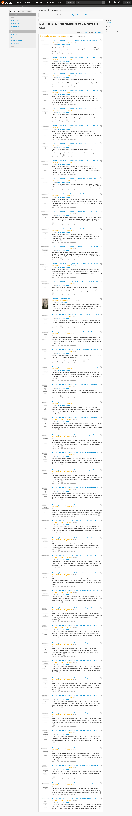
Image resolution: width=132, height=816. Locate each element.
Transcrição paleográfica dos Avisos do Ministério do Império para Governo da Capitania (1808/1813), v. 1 (90, 384)
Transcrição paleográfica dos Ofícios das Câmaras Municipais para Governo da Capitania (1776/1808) (88, 573)
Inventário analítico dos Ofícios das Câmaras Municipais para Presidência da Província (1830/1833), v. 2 (89, 73)
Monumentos (15, 26)
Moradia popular (16, 29)
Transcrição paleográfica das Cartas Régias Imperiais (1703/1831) (75, 314)
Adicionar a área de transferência (101, 40)
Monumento (15, 23)
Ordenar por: (79, 32)
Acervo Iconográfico (62, 302)
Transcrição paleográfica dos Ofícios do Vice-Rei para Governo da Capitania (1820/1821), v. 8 (85, 730)
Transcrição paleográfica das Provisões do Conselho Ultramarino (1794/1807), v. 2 (82, 349)
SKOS (109, 23)
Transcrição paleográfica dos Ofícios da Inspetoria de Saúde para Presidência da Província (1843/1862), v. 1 (91, 505)
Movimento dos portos (18, 32)
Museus (13, 38)
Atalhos (119, 2)
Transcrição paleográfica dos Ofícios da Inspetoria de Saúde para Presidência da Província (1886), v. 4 (89, 555)
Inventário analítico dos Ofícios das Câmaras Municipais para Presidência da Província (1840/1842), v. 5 (89, 126)
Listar (22, 11)
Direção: (91, 32)
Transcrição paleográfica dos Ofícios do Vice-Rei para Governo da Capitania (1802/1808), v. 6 (85, 695)
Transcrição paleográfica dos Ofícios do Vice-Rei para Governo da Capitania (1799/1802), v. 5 (85, 678)
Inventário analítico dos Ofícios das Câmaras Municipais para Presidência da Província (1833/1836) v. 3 (89, 91)
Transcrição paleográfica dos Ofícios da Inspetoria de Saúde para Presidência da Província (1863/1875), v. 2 (91, 520)
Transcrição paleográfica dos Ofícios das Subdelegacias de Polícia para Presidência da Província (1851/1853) (91, 590)
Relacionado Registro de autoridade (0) (76, 15)
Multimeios (14, 35)
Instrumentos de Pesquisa (64, 44)
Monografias (15, 20)
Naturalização (15, 43)
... (12, 17)
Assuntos (61, 20)
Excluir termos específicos (78, 36)
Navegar (69, 2)
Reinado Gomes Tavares (61, 299)
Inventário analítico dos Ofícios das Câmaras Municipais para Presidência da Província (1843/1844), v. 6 (89, 143)
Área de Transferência (109, 2)
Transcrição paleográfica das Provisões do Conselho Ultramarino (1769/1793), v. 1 (82, 332)
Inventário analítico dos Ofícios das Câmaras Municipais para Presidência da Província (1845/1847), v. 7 (89, 161)
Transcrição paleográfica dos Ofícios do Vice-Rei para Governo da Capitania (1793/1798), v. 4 (85, 660)
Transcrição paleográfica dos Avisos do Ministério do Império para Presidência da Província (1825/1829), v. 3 (91, 417)
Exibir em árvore (15, 11)
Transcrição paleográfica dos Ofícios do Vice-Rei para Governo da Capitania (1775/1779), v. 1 (85, 608)
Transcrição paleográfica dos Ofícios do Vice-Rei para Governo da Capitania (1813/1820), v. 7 (85, 713)
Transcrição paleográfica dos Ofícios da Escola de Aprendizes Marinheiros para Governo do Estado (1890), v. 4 (92, 435)
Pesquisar (28, 11)
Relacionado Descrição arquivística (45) (51, 15)
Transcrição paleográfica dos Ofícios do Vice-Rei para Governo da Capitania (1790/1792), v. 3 (85, 643)
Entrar (126, 2)
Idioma (114, 2)
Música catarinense (16, 40)
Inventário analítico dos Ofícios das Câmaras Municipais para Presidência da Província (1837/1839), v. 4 (89, 108)
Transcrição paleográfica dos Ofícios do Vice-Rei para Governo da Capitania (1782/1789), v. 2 (85, 625)
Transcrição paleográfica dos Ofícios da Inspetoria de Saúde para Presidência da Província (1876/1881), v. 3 (91, 538)
